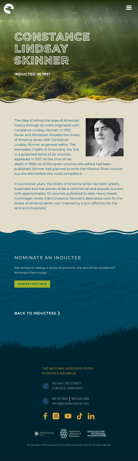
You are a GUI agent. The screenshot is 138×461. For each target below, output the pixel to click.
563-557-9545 (60, 398)
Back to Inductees (35, 313)
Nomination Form (32, 284)
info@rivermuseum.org (70, 403)
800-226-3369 (80, 398)
